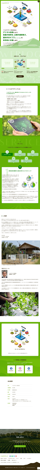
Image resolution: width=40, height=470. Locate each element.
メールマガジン (29, 458)
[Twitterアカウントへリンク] (14, 456)
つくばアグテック (5, 3)
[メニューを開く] (39, 1)
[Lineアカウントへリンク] (12, 456)
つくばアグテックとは (11, 458)
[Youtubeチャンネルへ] (16, 456)
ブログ (24, 458)
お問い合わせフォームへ (19, 446)
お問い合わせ (13, 460)
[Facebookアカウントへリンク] (10, 456)
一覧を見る (20, 76)
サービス (17, 458)
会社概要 (9, 460)
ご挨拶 (21, 458)
